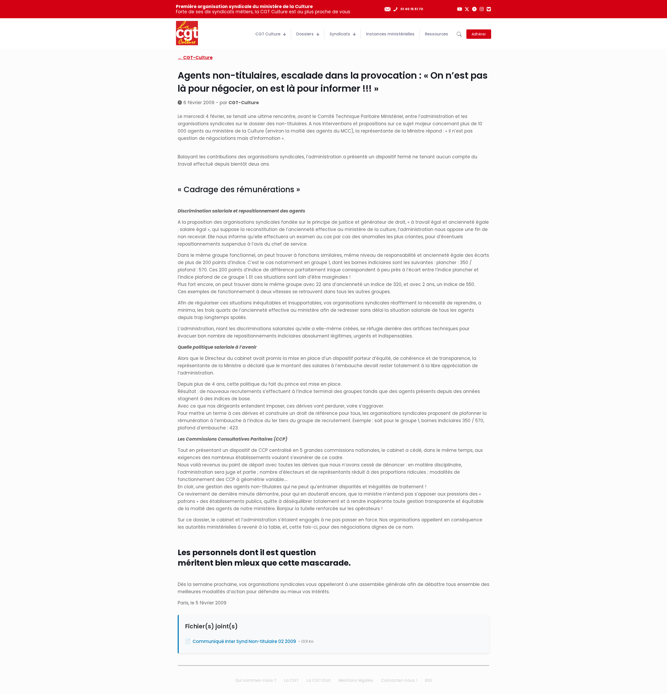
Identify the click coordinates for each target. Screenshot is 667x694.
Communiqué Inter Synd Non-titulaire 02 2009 (244, 641)
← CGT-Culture (195, 57)
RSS (428, 680)
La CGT (291, 680)
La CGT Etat (318, 680)
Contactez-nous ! (399, 680)
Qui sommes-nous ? (255, 680)
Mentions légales (355, 680)
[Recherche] (459, 34)
